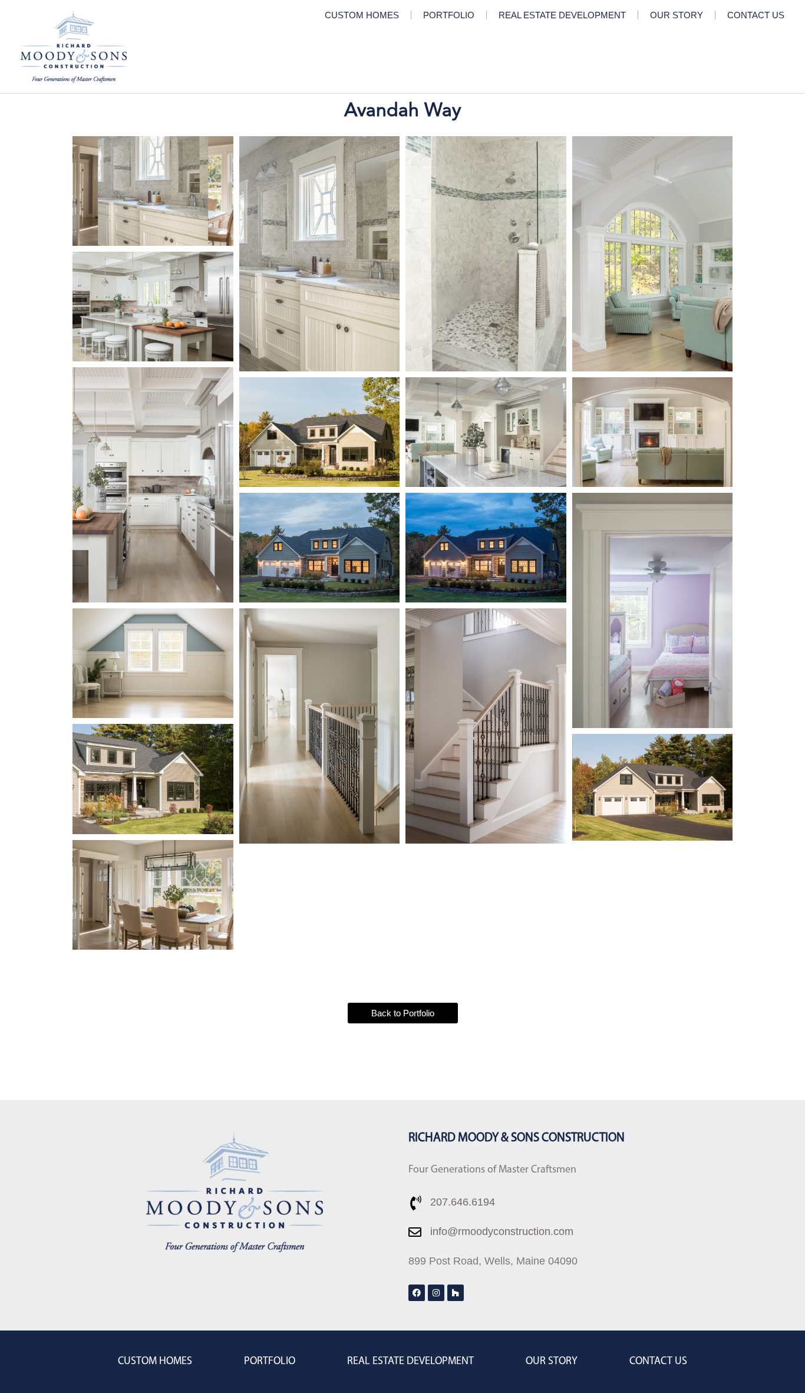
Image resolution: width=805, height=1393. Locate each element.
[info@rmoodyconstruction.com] (414, 1232)
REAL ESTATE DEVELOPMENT (562, 15)
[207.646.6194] (415, 1203)
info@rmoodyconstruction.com (501, 1231)
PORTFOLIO (448, 15)
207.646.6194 (462, 1202)
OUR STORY (676, 15)
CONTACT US (755, 15)
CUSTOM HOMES (362, 15)
